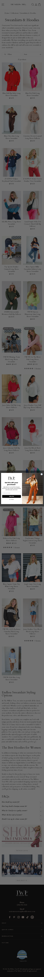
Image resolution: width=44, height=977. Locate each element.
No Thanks (11, 499)
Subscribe (11, 496)
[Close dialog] (42, 474)
